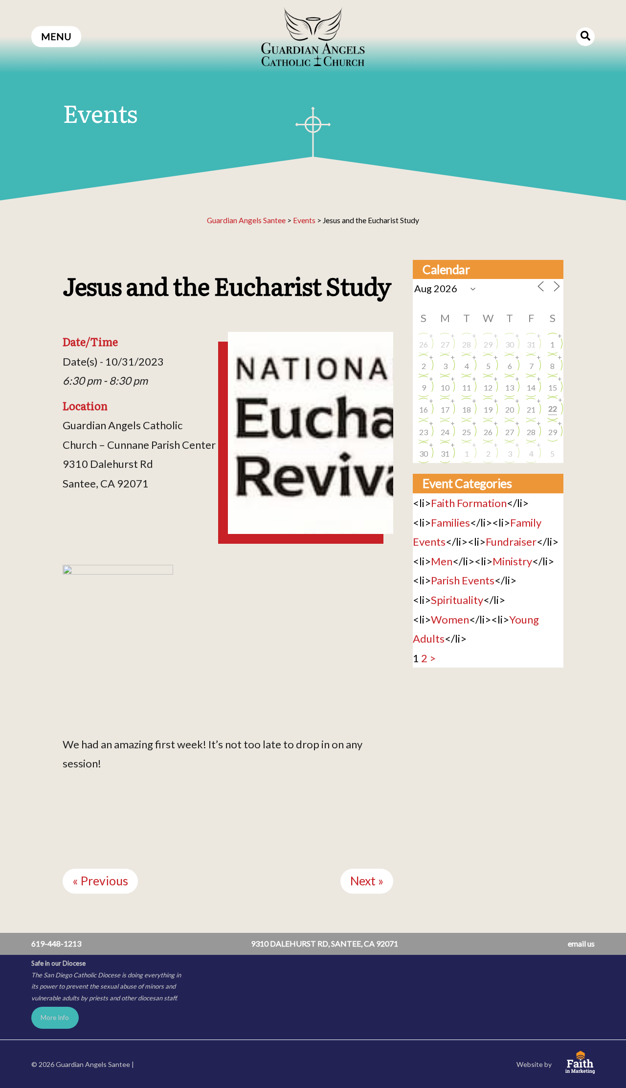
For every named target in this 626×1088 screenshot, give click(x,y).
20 (509, 409)
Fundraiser (511, 541)
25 (466, 432)
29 (488, 344)
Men (441, 561)
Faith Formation (469, 502)
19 (488, 409)
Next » (366, 881)
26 (423, 344)
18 (466, 409)
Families (450, 522)
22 (552, 408)
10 (445, 387)
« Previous (100, 881)
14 (531, 387)
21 (531, 409)
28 (466, 344)
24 (445, 432)
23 (423, 432)
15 (552, 387)
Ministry (512, 561)
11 (466, 387)
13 (509, 387)
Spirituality (457, 599)
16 (423, 409)
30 (509, 344)
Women (450, 619)
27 (445, 344)
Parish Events (462, 580)
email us (581, 943)
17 (445, 409)
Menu (56, 36)
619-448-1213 (56, 943)
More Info (55, 1017)
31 (531, 344)
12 (488, 387)
